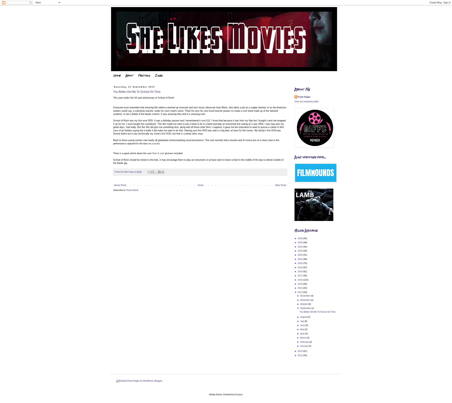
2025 (300, 242)
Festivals (144, 75)
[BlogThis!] (152, 172)
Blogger (239, 394)
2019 (300, 267)
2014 (300, 288)
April (302, 333)
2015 (300, 284)
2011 (300, 355)
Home (117, 75)
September (305, 308)
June (302, 325)
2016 (300, 280)
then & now (158, 153)
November (305, 300)
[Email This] (149, 172)
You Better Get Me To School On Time (136, 91)
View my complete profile (307, 101)
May (302, 329)
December (305, 296)
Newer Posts (120, 185)
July (302, 321)
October (304, 304)
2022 (300, 255)
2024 (300, 247)
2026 (300, 238)
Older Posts (280, 185)
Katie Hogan (304, 97)
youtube (156, 143)
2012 (300, 351)
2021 (300, 259)
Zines (159, 75)
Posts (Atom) (132, 190)
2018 (300, 271)
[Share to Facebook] (159, 172)
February (304, 342)
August (303, 317)
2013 (300, 292)
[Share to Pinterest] (163, 172)
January (304, 346)
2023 (300, 251)
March (303, 337)
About (129, 75)
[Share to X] (156, 172)
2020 (300, 263)
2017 (300, 275)
